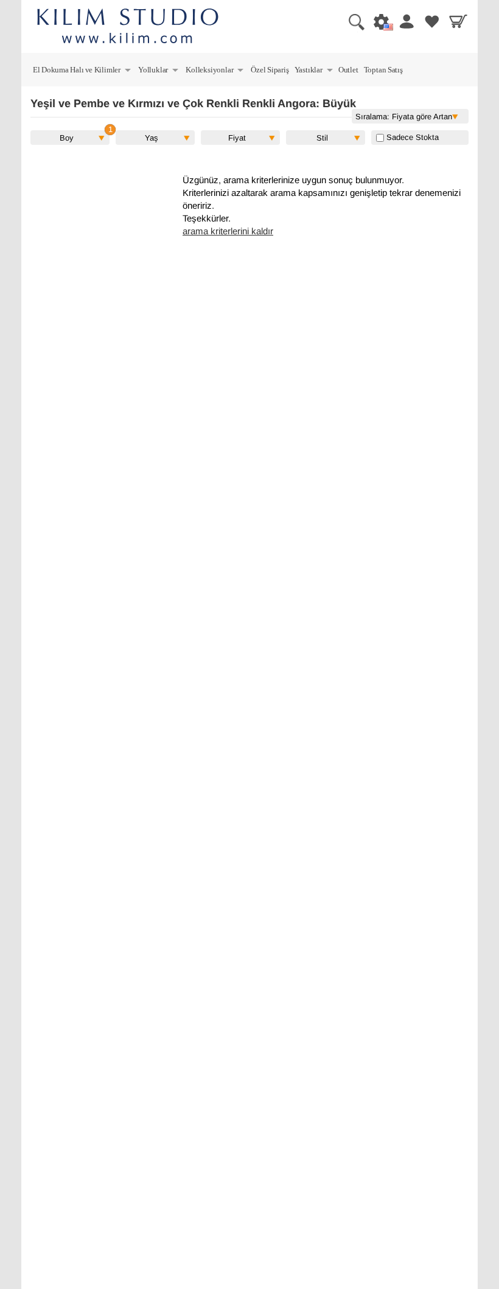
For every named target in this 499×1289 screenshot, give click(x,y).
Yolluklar (159, 71)
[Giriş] (404, 21)
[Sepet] (456, 21)
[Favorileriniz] (430, 21)
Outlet (348, 69)
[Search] (352, 21)
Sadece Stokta (411, 137)
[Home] (127, 28)
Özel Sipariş (269, 69)
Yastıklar (314, 71)
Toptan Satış (383, 69)
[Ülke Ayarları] (378, 21)
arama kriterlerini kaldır (228, 231)
